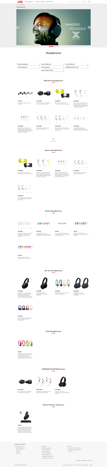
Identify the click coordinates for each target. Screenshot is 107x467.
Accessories (70, 451)
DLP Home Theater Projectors (74, 449)
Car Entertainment (19, 446)
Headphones (44, 446)
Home (18, 4)
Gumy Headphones (70, 64)
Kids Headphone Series (47, 454)
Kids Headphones (45, 67)
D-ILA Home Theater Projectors (74, 448)
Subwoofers (18, 453)
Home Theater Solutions (47, 70)
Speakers (18, 451)
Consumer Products (29, 1)
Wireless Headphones (23, 64)
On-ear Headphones (53, 271)
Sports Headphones (46, 64)
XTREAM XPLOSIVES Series (72, 67)
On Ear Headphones (46, 453)
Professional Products (74, 1)
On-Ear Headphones (22, 67)
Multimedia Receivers (20, 448)
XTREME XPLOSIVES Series (47, 456)
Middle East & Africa (88, 460)
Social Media (78, 460)
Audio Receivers (19, 449)
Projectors (69, 446)
